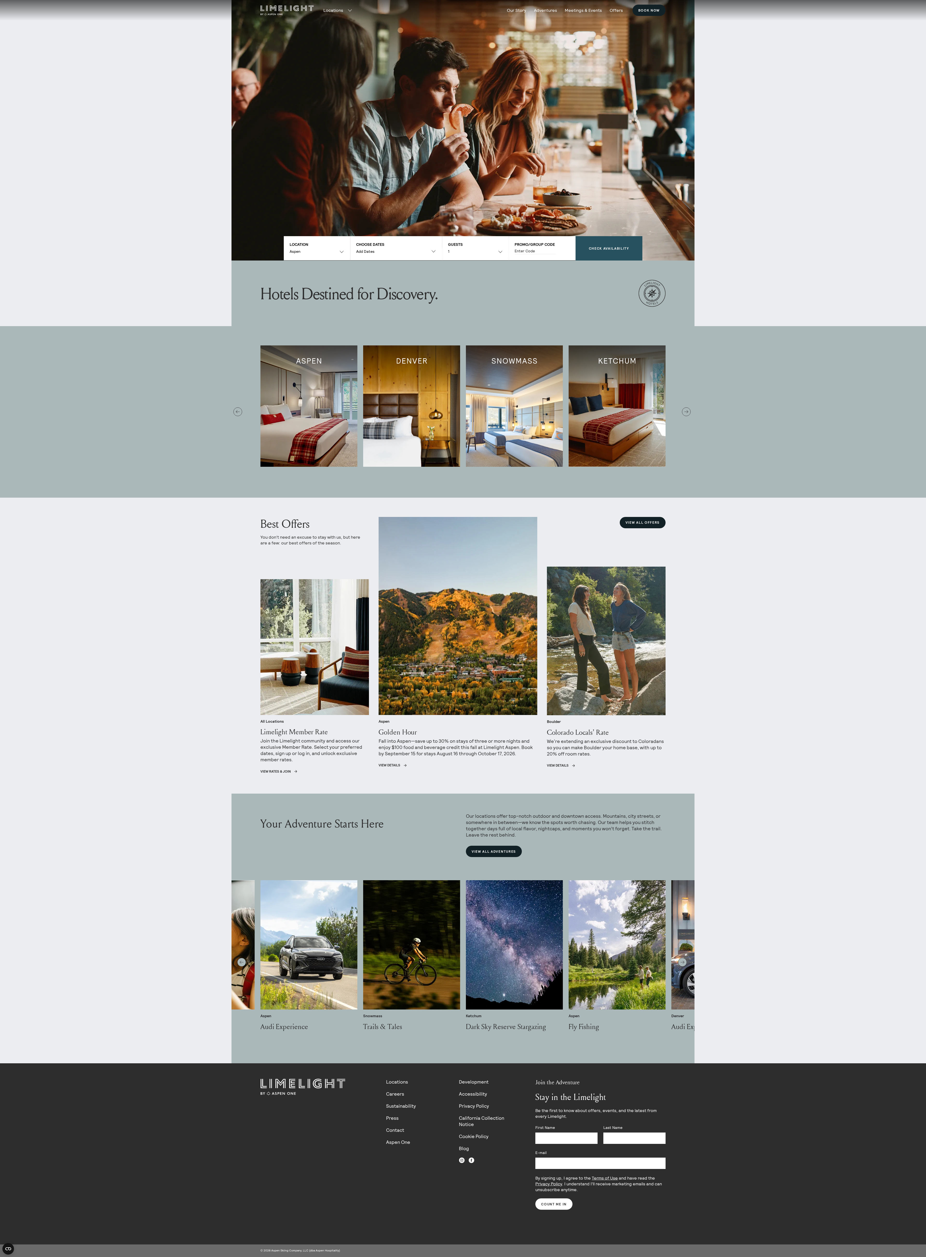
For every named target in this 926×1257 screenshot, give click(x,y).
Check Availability (609, 248)
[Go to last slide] (237, 411)
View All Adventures (494, 851)
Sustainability (401, 1106)
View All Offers (643, 522)
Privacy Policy (474, 1106)
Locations (397, 1082)
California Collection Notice (481, 1121)
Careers (395, 1094)
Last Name (612, 1127)
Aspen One (398, 1142)
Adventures (545, 10)
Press (392, 1118)
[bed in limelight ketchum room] (617, 406)
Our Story (516, 10)
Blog (464, 1148)
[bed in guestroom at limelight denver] (411, 406)
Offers (616, 10)
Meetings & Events (583, 10)
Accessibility (473, 1094)
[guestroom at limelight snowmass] (514, 406)
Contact (395, 1130)
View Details (389, 765)
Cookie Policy (474, 1136)
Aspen (295, 251)
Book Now (649, 10)
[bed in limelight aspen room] (308, 406)
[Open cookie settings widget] (8, 1249)
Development (474, 1082)
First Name (545, 1127)
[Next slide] (686, 411)
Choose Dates (370, 244)
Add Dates (365, 251)
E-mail (541, 1152)
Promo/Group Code (535, 244)
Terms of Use (605, 1178)
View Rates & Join (275, 771)
